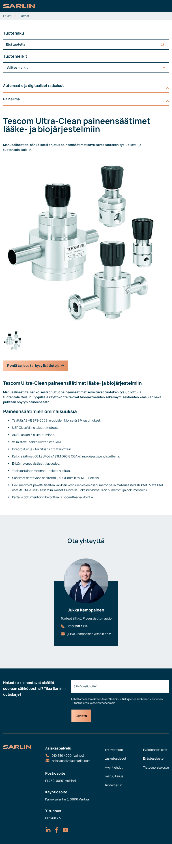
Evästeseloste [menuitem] (153, 758)
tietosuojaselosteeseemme (98, 703)
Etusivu (7, 16)
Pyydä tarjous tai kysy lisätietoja (33, 365)
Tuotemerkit (113, 785)
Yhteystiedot (114, 749)
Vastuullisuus (114, 776)
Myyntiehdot (114, 767)
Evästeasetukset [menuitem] (155, 749)
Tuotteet (23, 16)
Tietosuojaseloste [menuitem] (156, 767)
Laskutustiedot (115, 758)
